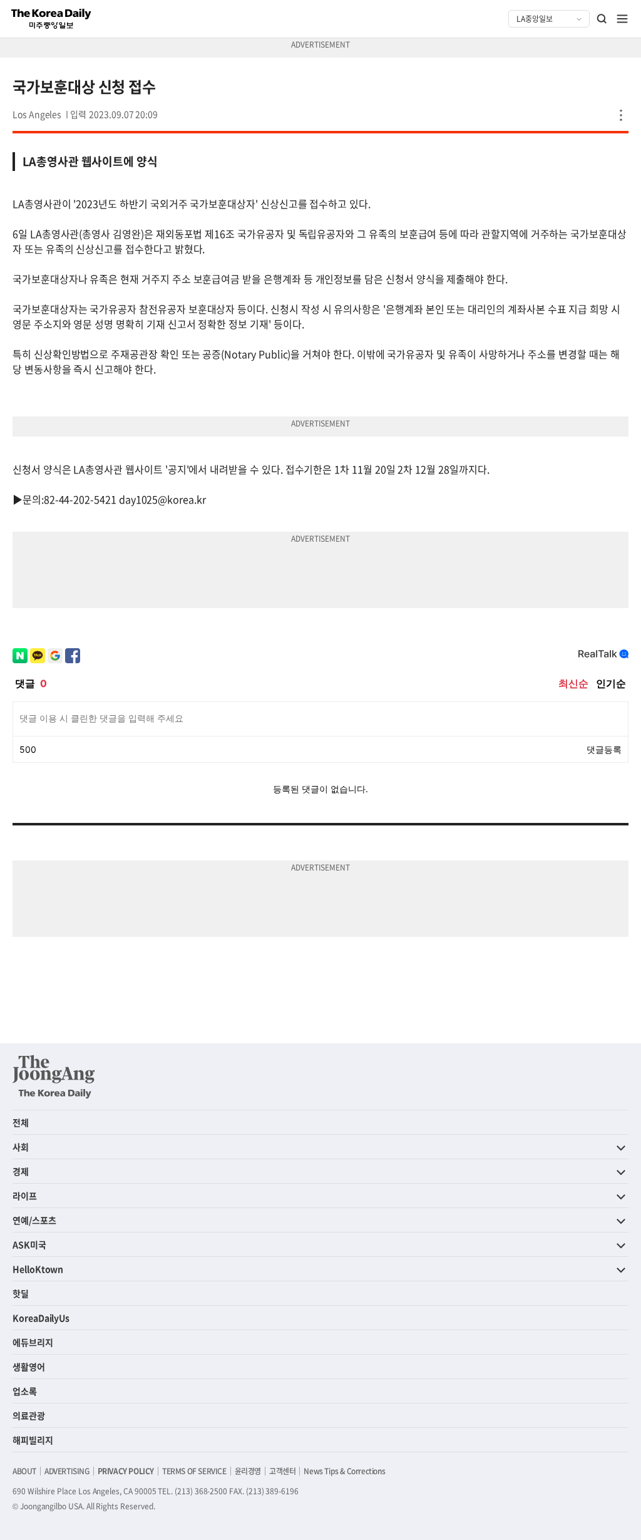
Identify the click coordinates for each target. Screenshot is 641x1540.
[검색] (602, 18)
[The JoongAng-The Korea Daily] (54, 1076)
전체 (21, 1122)
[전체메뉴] (622, 18)
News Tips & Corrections (344, 1471)
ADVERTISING (67, 1471)
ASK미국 (29, 1244)
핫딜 (21, 1293)
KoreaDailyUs (41, 1317)
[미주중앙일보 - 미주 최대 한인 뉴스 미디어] (51, 19)
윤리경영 (248, 1471)
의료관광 (29, 1415)
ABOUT (24, 1471)
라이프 (25, 1195)
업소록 (25, 1391)
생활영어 (29, 1366)
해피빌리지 (33, 1440)
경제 (21, 1171)
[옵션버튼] (620, 115)
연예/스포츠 (34, 1220)
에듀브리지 (33, 1342)
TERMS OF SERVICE (194, 1471)
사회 (21, 1146)
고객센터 (282, 1471)
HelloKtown (38, 1269)
